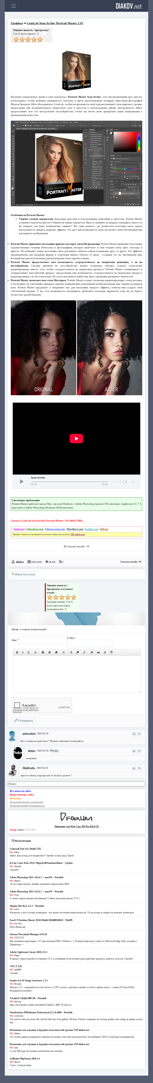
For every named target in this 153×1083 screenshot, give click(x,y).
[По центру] (49, 652)
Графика (17, 23)
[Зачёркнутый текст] (35, 652)
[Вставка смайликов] (63, 652)
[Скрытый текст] (91, 652)
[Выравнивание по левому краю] (43, 652)
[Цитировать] (134, 734)
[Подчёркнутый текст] (29, 652)
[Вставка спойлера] (111, 652)
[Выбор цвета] (84, 652)
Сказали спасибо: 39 (77, 546)
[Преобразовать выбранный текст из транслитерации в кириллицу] (105, 652)
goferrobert (29, 733)
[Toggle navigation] (13, 6)
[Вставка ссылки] (71, 652)
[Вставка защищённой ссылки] (77, 652)
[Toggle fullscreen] (132, 481)
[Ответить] (139, 734)
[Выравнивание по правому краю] (56, 652)
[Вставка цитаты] (98, 652)
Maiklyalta (29, 767)
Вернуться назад (24, 574)
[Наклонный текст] (23, 652)
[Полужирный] (17, 652)
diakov (129, 6)
